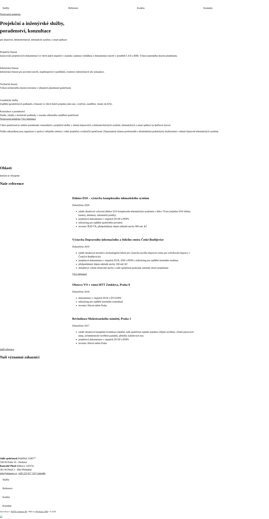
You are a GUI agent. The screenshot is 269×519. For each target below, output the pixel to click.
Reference (73, 8)
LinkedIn (40, 473)
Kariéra (140, 8)
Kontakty (7, 505)
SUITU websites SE (19, 512)
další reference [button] (7, 349)
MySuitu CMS (42, 512)
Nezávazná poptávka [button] (10, 14)
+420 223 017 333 (27, 473)
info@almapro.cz (8, 473)
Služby (5, 8)
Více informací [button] (28, 119)
